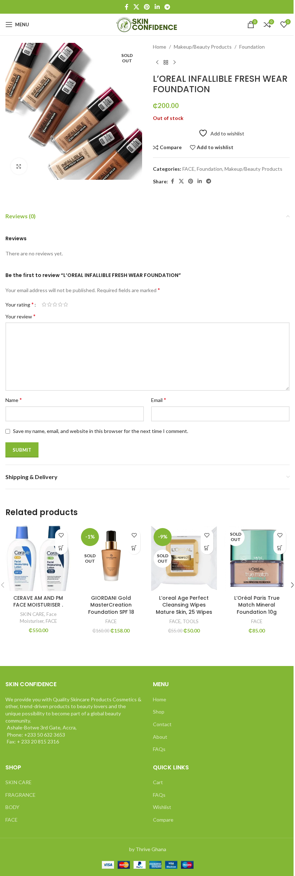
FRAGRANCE (20, 795)
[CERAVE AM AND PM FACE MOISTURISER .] (38, 558)
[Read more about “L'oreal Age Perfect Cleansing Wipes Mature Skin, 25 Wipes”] (207, 548)
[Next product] (174, 62)
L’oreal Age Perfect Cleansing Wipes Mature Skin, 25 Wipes (184, 605)
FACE (188, 169)
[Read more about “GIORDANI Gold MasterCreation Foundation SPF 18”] (134, 548)
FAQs (159, 749)
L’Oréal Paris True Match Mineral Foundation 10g (257, 605)
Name (13, 399)
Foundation (252, 47)
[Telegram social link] (167, 6)
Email (158, 399)
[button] (61, 548)
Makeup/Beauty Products (203, 47)
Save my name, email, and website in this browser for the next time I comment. (100, 431)
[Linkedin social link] (157, 6)
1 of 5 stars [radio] (44, 304)
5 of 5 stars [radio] (65, 304)
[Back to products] (166, 62)
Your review (20, 316)
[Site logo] (148, 24)
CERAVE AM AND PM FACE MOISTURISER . (38, 601)
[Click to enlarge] (19, 166)
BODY (12, 807)
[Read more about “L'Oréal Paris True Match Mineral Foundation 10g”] (279, 548)
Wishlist (162, 807)
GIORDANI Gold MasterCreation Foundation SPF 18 (111, 605)
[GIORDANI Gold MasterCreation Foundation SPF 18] (111, 558)
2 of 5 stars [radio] (49, 304)
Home (159, 47)
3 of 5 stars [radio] (55, 304)
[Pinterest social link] (147, 6)
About (160, 737)
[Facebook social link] (126, 6)
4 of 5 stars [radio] (60, 304)
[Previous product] (157, 62)
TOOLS (191, 621)
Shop (158, 712)
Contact (162, 724)
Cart (158, 782)
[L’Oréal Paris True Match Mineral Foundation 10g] (257, 558)
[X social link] (136, 6)
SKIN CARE (32, 614)
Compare (163, 820)
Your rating (19, 304)
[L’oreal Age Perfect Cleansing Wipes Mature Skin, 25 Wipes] (184, 558)
